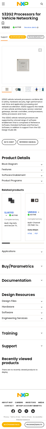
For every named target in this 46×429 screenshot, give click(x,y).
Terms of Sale (26, 417)
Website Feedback (23, 420)
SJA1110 (9, 212)
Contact (9, 406)
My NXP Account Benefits (29, 406)
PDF (36, 233)
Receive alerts (30, 27)
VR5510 (32, 212)
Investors (31, 402)
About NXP (7, 402)
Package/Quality (35, 37)
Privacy (6, 417)
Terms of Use (15, 417)
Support (4, 37)
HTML (30, 233)
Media (41, 402)
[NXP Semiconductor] (22, 4)
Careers (19, 402)
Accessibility (37, 417)
